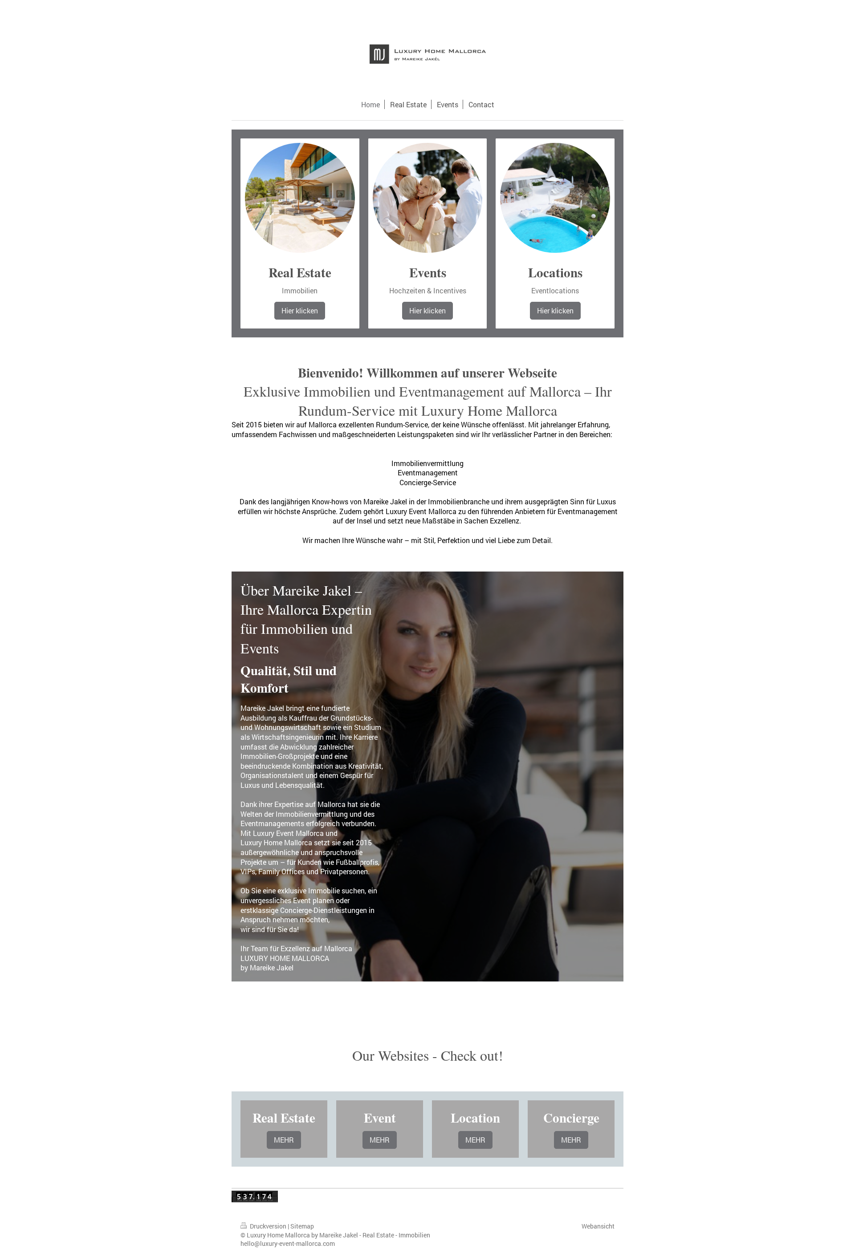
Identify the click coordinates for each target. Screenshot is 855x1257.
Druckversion (268, 1226)
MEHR (284, 1139)
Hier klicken (299, 310)
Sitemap (302, 1226)
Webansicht (598, 1226)
